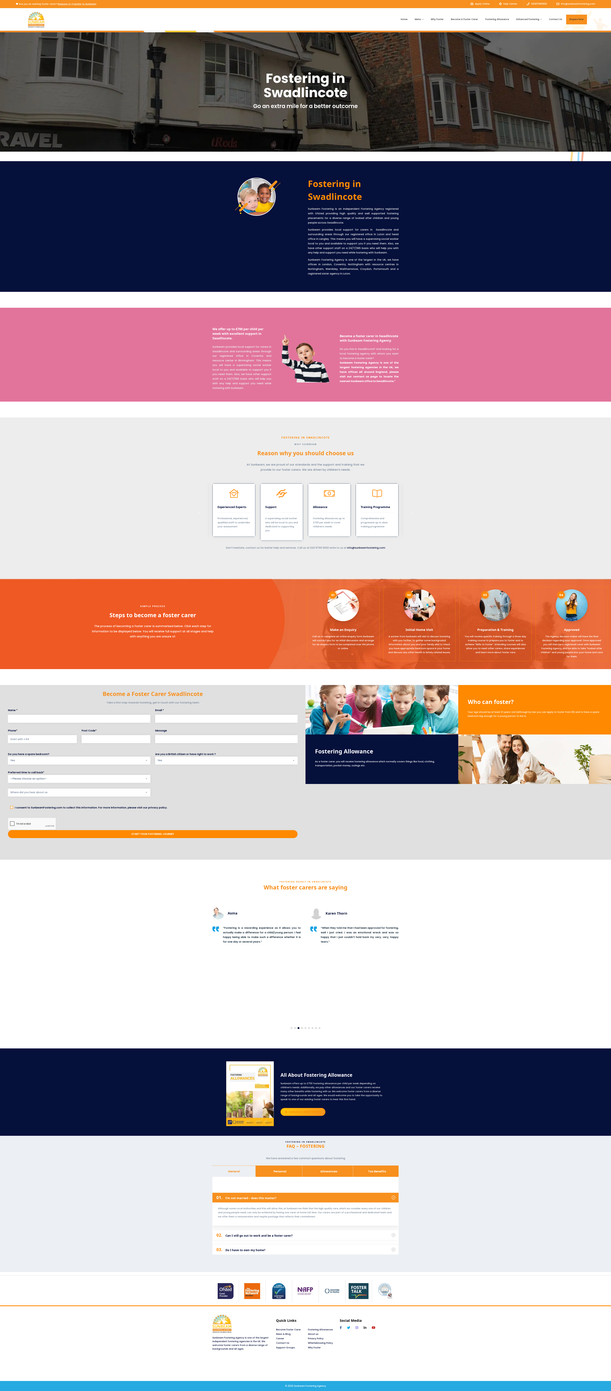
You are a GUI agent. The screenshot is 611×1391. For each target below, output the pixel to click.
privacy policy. (157, 807)
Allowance (320, 507)
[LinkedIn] (365, 1327)
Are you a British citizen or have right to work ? (185, 754)
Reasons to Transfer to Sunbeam (77, 4)
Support (271, 507)
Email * (159, 710)
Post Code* (89, 730)
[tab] (233, 1171)
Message (161, 730)
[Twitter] (348, 1327)
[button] (199, 513)
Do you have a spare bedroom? (28, 754)
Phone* (12, 730)
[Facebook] (340, 1327)
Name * (13, 710)
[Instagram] (357, 1327)
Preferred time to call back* (26, 772)
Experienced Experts (232, 507)
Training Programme (375, 507)
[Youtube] (373, 1327)
